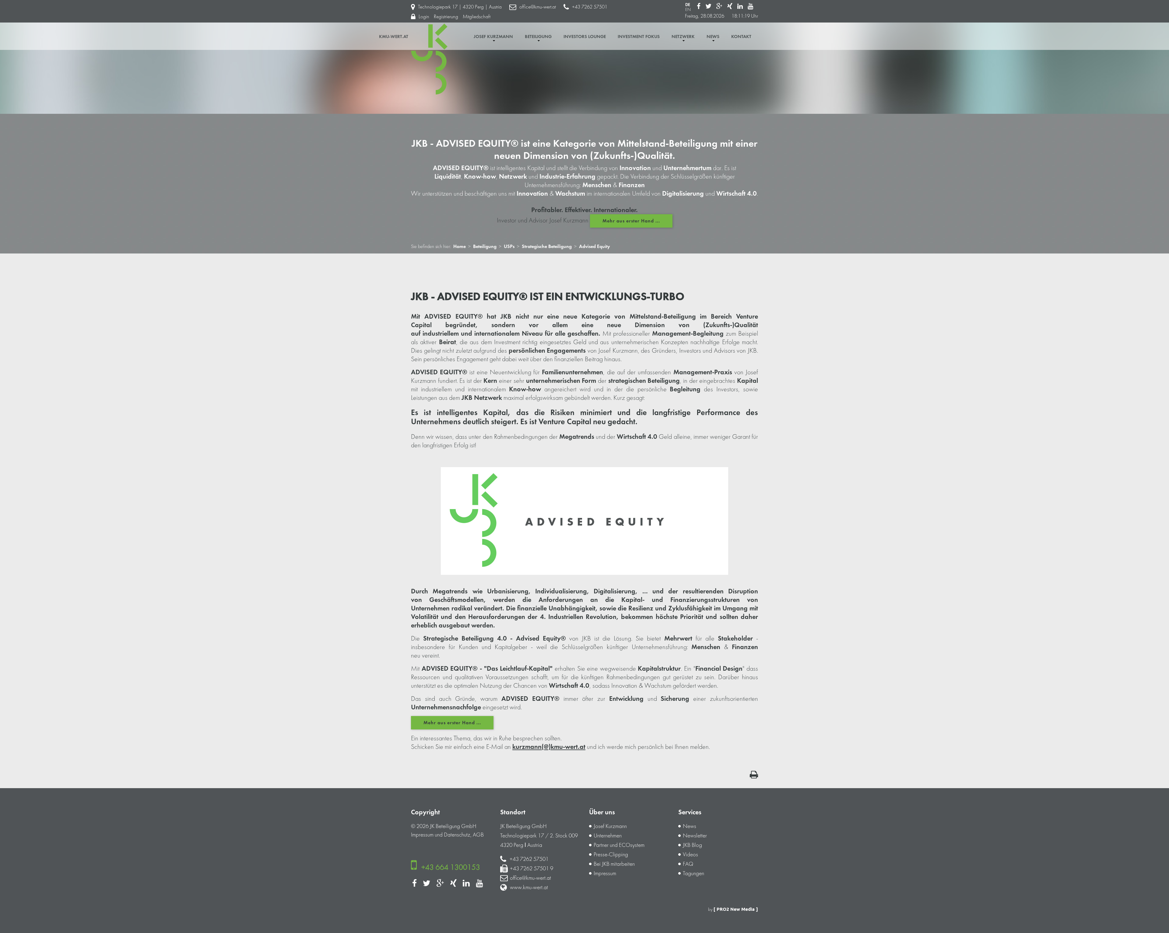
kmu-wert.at (393, 37)
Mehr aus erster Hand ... (631, 221)
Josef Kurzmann (493, 37)
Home (459, 246)
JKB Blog (692, 845)
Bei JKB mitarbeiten (614, 864)
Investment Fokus (639, 37)
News (713, 37)
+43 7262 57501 (589, 7)
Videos (690, 854)
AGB (478, 834)
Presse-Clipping (611, 854)
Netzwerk (683, 37)
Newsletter (695, 835)
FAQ (688, 864)
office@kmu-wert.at (537, 7)
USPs (509, 246)
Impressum (422, 834)
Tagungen (693, 873)
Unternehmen (608, 835)
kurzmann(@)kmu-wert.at (548, 747)
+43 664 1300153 (450, 867)
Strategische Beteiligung (547, 246)
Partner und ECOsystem (619, 845)
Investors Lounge (584, 37)
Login (424, 16)
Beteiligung (538, 37)
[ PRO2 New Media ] (736, 909)
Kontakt (741, 37)
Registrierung (446, 16)
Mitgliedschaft (476, 16)
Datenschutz (457, 834)
